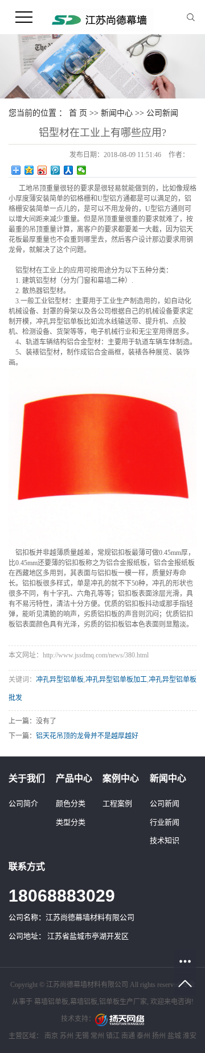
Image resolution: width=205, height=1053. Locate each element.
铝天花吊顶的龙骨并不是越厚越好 (87, 736)
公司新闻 (162, 113)
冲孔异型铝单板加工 (116, 680)
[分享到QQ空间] (29, 170)
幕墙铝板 (83, 1002)
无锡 (82, 1036)
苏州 (66, 1036)
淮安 (189, 1036)
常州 (97, 1036)
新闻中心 (117, 113)
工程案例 (117, 803)
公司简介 (23, 803)
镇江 (113, 1036)
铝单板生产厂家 (123, 1002)
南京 (51, 1036)
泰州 (143, 1036)
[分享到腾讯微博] (55, 170)
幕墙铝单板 (51, 1002)
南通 (128, 1036)
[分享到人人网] (68, 170)
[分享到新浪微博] (42, 170)
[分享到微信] (82, 170)
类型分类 (70, 822)
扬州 (159, 1036)
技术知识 (164, 840)
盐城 (174, 1036)
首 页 (78, 113)
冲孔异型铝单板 (60, 680)
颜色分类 (70, 803)
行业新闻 (164, 822)
